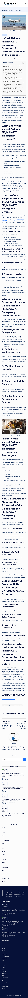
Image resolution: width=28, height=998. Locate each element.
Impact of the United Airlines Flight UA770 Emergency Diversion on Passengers (12, 81)
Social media (5, 867)
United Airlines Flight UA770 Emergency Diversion (12, 705)
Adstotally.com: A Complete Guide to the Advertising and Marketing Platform (12, 787)
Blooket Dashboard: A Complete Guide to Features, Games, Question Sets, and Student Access (13, 775)
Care (3, 835)
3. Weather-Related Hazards (11, 76)
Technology (5, 873)
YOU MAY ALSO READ (9, 94)
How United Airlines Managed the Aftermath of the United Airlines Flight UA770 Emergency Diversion (14, 84)
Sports (3, 870)
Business (4, 830)
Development (5, 840)
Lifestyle (4, 859)
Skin (3, 865)
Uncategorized (5, 878)
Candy (3, 832)
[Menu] (25, 3)
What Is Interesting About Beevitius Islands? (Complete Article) (13, 814)
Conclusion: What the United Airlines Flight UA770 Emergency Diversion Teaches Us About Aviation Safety (13, 91)
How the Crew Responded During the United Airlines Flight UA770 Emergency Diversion (12, 68)
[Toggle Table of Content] (23, 63)
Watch (3, 881)
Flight (7, 9)
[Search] (24, 759)
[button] (6, 716)
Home (3, 9)
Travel (3, 876)
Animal (3, 827)
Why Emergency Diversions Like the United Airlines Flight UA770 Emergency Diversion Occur (13, 71)
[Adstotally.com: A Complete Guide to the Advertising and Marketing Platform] (4, 783)
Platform (4, 862)
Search (14, 756)
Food (3, 848)
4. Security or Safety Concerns (11, 77)
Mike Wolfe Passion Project (8, 699)
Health (3, 854)
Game (3, 851)
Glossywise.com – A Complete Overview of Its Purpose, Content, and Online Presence (13, 800)
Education (4, 843)
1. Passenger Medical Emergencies (11, 73)
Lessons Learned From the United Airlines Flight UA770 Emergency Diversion (14, 88)
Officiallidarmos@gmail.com (13, 713)
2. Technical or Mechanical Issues (12, 74)
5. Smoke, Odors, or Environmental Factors (13, 78)
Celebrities (4, 838)
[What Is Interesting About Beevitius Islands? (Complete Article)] (4, 809)
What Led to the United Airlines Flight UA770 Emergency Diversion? (12, 66)
